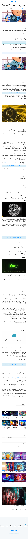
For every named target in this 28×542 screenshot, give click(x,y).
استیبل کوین (6, 525)
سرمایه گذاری (12, 8)
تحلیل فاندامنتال (12, 415)
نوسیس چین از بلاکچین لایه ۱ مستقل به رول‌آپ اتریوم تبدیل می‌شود (6, 417)
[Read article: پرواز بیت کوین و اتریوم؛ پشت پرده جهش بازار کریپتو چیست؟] (23, 423)
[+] (12, 437)
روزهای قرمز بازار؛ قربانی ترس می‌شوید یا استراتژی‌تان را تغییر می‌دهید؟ (20, 505)
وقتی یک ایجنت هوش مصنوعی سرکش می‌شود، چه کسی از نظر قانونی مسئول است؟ (20, 482)
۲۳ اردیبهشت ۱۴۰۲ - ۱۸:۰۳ (18, 8)
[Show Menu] (25, 1)
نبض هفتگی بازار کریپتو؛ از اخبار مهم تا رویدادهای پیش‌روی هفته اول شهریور (14, 417)
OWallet (18, 377)
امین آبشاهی (23, 8)
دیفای (14, 8)
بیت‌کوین (8, 525)
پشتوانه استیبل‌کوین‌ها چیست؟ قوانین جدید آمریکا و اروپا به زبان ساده (8, 460)
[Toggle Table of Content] (25, 53)
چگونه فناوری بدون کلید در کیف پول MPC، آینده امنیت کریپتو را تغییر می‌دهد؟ (20, 471)
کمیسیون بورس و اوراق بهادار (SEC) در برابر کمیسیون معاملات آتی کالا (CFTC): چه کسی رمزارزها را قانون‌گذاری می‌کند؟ (20, 461)
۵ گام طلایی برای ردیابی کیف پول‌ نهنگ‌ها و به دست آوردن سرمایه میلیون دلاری (19, 509)
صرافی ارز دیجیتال (15, 525)
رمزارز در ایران (2, 525)
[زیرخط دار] (4, 437)
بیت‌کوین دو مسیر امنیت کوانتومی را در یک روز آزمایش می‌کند (8, 482)
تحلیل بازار (20, 425)
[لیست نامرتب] (7, 437)
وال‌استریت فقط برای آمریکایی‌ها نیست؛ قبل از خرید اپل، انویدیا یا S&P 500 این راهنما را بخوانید (16, 503)
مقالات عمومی (16, 459)
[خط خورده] (5, 437)
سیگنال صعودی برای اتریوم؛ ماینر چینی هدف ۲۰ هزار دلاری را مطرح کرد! (23, 417)
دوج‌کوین (11, 525)
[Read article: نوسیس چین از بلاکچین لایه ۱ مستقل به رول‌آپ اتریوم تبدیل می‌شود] (6, 413)
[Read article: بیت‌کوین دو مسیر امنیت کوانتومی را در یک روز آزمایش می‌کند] (8, 477)
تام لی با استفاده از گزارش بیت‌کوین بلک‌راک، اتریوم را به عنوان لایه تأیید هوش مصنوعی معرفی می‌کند (14, 427)
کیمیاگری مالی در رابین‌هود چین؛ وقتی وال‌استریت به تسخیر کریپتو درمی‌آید (8, 471)
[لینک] (10, 437)
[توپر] (2, 437)
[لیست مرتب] (6, 437)
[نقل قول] (8, 437)
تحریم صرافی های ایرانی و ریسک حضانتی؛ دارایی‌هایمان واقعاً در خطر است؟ (19, 506)
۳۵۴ (22, 428)
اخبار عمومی (12, 425)
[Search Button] (2, 1)
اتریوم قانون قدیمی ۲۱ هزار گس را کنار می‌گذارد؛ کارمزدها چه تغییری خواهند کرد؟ (6, 427)
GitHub (12, 377)
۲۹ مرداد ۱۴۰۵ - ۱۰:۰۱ (24, 428)
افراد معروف (19, 525)
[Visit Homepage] (15, 1)
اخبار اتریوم (20, 415)
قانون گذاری (26, 525)
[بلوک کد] (9, 437)
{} (11, 437)
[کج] (3, 437)
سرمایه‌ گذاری (22, 525)
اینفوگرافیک (5, 162)
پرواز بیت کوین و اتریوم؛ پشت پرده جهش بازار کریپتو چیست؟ (23, 427)
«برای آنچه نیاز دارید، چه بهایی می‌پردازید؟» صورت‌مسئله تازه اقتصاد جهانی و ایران (19, 510)
